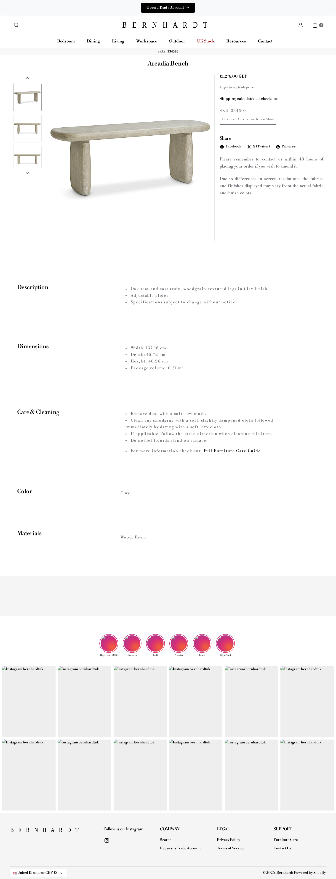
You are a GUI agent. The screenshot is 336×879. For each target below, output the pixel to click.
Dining (93, 41)
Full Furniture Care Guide (232, 451)
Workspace (146, 41)
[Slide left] (27, 78)
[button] (16, 25)
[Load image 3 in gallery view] (27, 159)
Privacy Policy (228, 840)
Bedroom (66, 41)
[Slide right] (27, 173)
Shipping (228, 98)
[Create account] (300, 25)
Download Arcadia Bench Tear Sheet (248, 119)
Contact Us (282, 848)
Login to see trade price (237, 87)
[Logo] (33, 831)
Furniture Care (286, 840)
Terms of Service (231, 848)
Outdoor (177, 41)
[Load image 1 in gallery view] (27, 97)
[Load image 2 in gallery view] (27, 128)
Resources (236, 41)
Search (165, 840)
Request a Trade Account (180, 848)
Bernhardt (285, 873)
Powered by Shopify (310, 873)
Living (118, 41)
